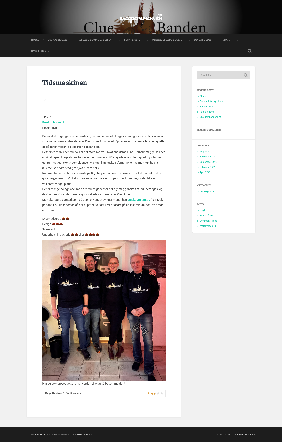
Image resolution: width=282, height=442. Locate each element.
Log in (203, 210)
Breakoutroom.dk (53, 122)
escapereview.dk (141, 17)
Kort (226, 39)
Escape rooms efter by (95, 39)
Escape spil (132, 39)
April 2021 (205, 172)
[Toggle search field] (249, 51)
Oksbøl (203, 96)
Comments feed (208, 220)
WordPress (84, 434)
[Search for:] (223, 75)
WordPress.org (208, 226)
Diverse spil (202, 39)
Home (35, 39)
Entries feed (206, 215)
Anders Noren (237, 434)
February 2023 (207, 156)
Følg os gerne (207, 111)
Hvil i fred (38, 50)
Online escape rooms (167, 39)
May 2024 (205, 151)
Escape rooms (57, 39)
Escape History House (212, 101)
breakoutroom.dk (138, 199)
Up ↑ (252, 434)
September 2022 (208, 161)
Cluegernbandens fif (210, 117)
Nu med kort (206, 106)
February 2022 (207, 167)
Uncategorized (207, 191)
